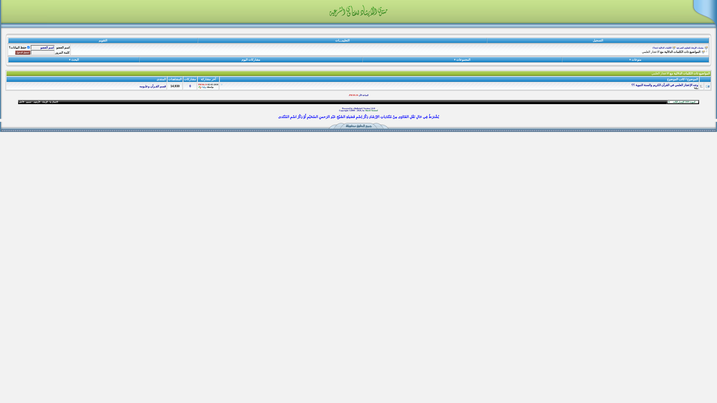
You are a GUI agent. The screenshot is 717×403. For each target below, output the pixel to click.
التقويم (103, 40)
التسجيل (598, 40)
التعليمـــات (342, 40)
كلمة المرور (62, 52)
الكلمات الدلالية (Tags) (662, 48)
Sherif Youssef (371, 111)
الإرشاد (45, 102)
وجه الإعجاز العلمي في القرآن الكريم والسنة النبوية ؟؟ (664, 85)
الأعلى (21, 102)
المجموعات (463, 59)
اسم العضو (63, 47)
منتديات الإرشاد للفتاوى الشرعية (690, 48)
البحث (75, 59)
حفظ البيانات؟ (18, 47)
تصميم (28, 102)
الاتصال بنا (54, 102)
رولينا (696, 88)
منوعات (636, 59)
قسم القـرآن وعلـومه (152, 86)
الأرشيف (36, 102)
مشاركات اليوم (251, 59)
